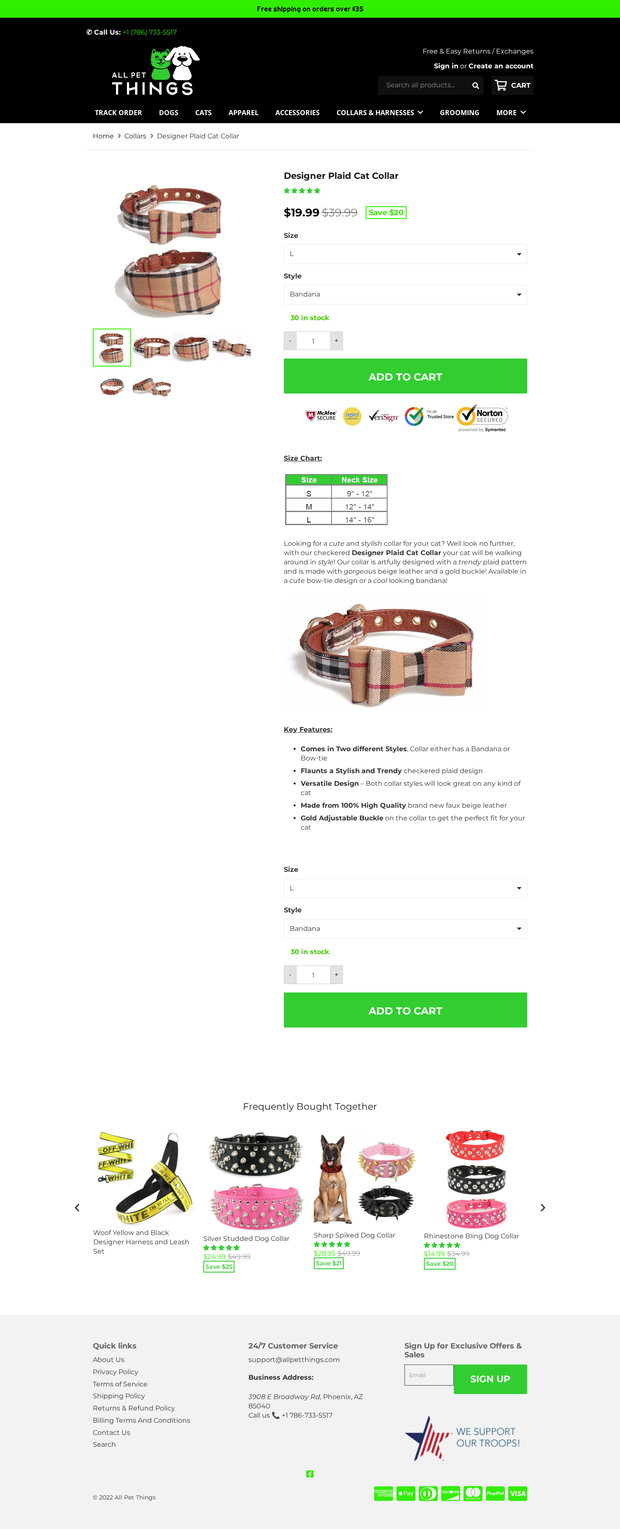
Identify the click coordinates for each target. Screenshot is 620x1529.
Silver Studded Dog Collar (246, 1239)
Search (104, 1444)
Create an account (501, 66)
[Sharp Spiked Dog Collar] (366, 1179)
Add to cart (405, 377)
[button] (303, 190)
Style (293, 276)
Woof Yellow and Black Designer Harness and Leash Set (141, 1242)
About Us (108, 1360)
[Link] (155, 70)
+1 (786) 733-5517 (150, 32)
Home (103, 136)
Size (291, 236)
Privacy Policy (115, 1372)
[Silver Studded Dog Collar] (255, 1181)
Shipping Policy (119, 1396)
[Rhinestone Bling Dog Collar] (476, 1180)
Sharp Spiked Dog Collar (354, 1235)
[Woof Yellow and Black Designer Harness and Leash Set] (145, 1178)
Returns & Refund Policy (134, 1408)
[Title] (310, 1474)
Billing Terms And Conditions (141, 1420)
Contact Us (111, 1433)
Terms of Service (120, 1384)
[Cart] (512, 85)
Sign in (446, 66)
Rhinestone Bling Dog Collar (471, 1236)
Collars (135, 136)
